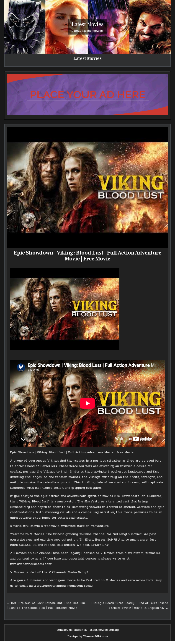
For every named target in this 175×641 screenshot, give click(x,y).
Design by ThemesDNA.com (87, 636)
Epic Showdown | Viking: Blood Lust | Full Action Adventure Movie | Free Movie (87, 255)
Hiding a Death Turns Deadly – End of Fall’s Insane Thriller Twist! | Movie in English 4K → (129, 605)
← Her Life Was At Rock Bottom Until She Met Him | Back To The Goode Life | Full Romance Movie (46, 605)
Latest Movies (87, 24)
